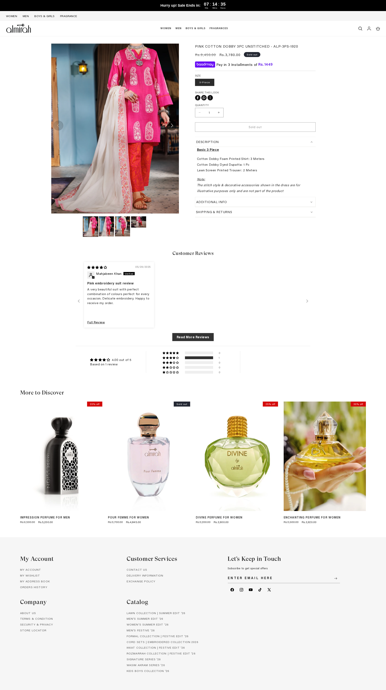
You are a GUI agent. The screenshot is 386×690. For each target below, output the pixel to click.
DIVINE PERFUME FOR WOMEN (219, 517)
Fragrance (68, 16)
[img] (97, 267)
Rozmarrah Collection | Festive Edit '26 (161, 653)
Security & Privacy (36, 624)
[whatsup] (204, 97)
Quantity (202, 104)
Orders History (33, 587)
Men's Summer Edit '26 (145, 618)
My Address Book (35, 581)
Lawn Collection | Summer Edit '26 (156, 613)
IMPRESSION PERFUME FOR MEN (45, 517)
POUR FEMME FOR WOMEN (128, 517)
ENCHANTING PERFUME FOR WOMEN (312, 517)
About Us (28, 613)
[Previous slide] (79, 301)
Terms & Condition (36, 618)
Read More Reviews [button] (193, 337)
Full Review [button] (96, 322)
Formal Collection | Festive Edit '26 (158, 636)
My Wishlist (30, 575)
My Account (30, 569)
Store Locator (33, 630)
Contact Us (137, 569)
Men (26, 16)
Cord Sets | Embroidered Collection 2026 (162, 642)
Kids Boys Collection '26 (148, 671)
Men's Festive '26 (141, 630)
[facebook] (197, 97)
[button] (165, 28)
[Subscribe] (335, 578)
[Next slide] (307, 301)
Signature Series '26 (144, 659)
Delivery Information (145, 575)
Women (11, 16)
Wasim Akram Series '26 (146, 665)
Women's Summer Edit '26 (148, 624)
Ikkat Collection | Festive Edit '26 (156, 647)
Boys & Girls (44, 16)
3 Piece (206, 83)
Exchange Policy (141, 581)
